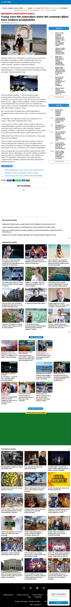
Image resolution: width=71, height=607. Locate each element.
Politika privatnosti (23, 595)
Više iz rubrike (36, 337)
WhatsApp (18, 180)
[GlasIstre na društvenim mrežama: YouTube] (39, 588)
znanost (36, 10)
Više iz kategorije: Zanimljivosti (35, 408)
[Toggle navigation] (2, 2)
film (21, 8)
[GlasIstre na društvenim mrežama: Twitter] (32, 588)
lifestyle (4, 8)
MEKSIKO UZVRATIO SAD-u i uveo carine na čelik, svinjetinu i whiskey (24, 170)
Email (28, 180)
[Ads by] (14, 92)
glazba (30, 8)
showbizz (47, 8)
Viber (23, 180)
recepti (10, 8)
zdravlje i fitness (28, 10)
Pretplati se (58, 602)
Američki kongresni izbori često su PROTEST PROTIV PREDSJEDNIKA (24, 176)
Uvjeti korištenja (37, 595)
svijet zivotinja (54, 8)
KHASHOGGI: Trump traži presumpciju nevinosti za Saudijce (22, 173)
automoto (16, 8)
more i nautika (51, 10)
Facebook (9, 180)
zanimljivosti (18, 10)
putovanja (42, 10)
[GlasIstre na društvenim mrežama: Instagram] (45, 588)
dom (34, 8)
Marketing (38, 597)
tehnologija (63, 8)
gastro (25, 8)
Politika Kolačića (8, 595)
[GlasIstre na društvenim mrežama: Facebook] (26, 588)
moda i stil (39, 8)
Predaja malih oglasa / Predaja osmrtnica (28, 601)
